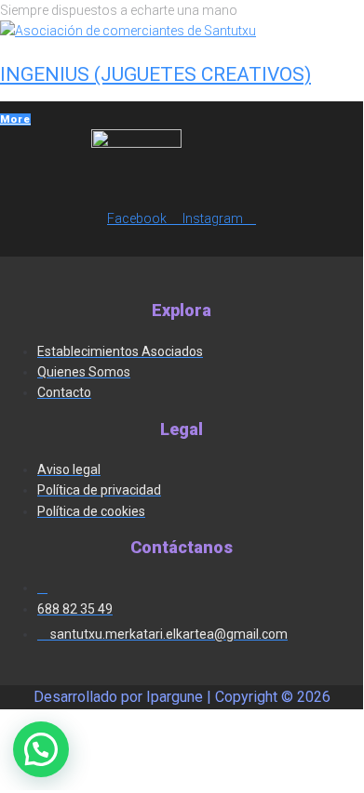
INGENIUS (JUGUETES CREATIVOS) (155, 74)
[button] (41, 749)
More (15, 119)
